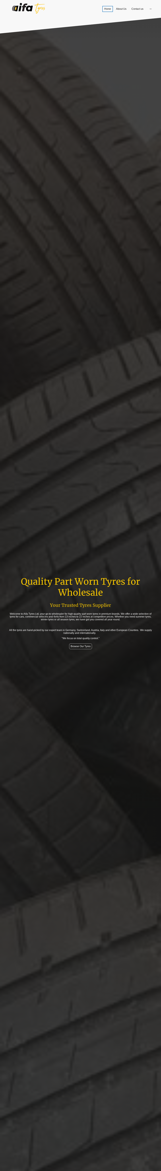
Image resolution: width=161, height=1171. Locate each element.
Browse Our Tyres (81, 646)
